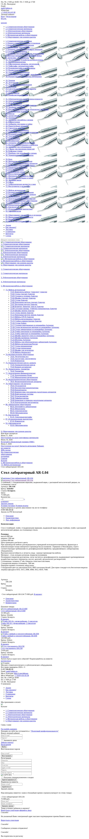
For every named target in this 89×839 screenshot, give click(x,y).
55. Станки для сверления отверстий (20, 149)
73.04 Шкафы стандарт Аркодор (23, 298)
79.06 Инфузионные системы (21, 394)
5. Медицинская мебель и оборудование (21, 35)
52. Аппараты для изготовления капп (20, 143)
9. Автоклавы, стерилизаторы (17, 58)
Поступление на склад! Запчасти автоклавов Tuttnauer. (22, 446)
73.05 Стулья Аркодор (19, 300)
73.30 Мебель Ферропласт (20, 352)
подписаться (6, 661)
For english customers (9, 729)
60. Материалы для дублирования (19, 161)
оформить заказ (25, 810)
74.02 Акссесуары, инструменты (23, 359)
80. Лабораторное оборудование (18, 205)
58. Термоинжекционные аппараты (19, 155)
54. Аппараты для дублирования (18, 147)
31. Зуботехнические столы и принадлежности (24, 99)
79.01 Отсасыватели (18, 386)
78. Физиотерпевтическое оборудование (21, 201)
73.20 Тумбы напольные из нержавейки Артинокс (30, 331)
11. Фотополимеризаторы (16, 62)
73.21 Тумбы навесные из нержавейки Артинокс (29, 334)
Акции (8, 225)
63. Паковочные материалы (16, 168)
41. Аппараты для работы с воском (19, 120)
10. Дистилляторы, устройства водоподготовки (24, 60)
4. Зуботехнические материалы (18, 33)
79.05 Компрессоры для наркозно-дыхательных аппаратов (33, 392)
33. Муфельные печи (14, 103)
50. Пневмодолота (13, 139)
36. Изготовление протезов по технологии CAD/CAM (27, 109)
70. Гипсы (9, 182)
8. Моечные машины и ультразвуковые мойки (24, 56)
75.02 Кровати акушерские (20, 367)
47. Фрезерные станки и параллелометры (22, 132)
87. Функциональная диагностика (19, 209)
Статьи (8, 236)
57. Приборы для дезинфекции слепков (21, 153)
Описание (10, 516)
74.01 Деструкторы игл (19, 357)
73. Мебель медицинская (15, 190)
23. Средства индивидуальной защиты (21, 89)
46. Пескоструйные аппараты (17, 130)
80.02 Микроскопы (17, 409)
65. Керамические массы (15, 172)
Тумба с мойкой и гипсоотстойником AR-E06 (19, 636)
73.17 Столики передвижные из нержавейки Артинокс (32, 325)
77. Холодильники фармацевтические (20, 199)
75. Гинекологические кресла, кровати (21, 194)
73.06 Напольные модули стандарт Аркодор (27, 302)
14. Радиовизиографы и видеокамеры (20, 68)
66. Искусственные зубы (15, 174)
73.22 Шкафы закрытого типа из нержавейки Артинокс (32, 336)
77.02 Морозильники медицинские (24, 377)
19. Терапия (10, 80)
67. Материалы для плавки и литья (19, 176)
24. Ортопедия (11, 91)
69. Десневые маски (13, 180)
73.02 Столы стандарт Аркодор (22, 294)
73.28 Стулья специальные (20, 348)
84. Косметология (12, 219)
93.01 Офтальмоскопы (19, 425)
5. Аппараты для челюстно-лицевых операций (24, 49)
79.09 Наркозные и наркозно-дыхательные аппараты (31, 400)
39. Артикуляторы (13, 116)
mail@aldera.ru (6, 8)
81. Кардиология (12, 207)
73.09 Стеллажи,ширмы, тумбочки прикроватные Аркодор (33, 309)
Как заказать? (11, 227)
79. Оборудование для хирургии (18, 203)
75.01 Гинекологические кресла (22, 365)
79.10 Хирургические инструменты (24, 402)
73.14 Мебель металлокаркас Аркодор (25, 319)
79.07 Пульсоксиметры (19, 396)
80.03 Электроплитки (18, 411)
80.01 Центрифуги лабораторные (23, 407)
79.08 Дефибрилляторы (19, 398)
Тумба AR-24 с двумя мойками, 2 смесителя (18, 623)
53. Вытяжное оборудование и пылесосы (22, 145)
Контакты (9, 234)
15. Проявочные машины (15, 70)
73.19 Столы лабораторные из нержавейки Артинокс (31, 329)
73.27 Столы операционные (21, 346)
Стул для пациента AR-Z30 (11, 648)
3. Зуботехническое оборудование (19, 31)
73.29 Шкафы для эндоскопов (22, 350)
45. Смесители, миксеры (15, 128)
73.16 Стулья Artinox (18, 323)
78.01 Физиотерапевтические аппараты (25, 382)
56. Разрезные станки (14, 151)
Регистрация (11, 16)
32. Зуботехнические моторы (17, 101)
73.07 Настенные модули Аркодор (23, 304)
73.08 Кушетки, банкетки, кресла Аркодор (27, 306)
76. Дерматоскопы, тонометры (18, 197)
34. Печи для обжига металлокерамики (21, 105)
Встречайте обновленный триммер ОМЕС (18, 442)
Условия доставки (8, 506)
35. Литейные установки (15, 107)
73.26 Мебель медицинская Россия (24, 344)
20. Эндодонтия (12, 83)
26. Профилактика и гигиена (17, 95)
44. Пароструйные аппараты (17, 126)
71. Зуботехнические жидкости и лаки (21, 184)
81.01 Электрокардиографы (21, 417)
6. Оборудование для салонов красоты (21, 37)
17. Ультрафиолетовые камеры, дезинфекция (23, 74)
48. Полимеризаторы (14, 134)
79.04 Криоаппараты (18, 390)
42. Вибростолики (13, 122)
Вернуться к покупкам (10, 810)
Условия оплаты (22, 506)
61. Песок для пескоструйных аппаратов (22, 163)
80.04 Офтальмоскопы (19, 413)
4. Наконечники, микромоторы (18, 47)
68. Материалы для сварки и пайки (19, 178)
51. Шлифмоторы (12, 141)
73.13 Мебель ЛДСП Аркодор (22, 317)
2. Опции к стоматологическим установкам (23, 43)
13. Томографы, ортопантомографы (20, 66)
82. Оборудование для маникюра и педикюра (23, 215)
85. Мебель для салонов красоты (18, 221)
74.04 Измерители (17, 361)
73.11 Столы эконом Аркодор (21, 313)
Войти (4, 747)
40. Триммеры (11, 118)
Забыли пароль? (7, 742)
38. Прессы (10, 114)
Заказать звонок (7, 504)
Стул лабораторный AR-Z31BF (13, 611)
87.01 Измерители (17, 421)
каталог (4, 23)
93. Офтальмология (13, 211)
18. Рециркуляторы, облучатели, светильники (24, 77)
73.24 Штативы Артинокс (20, 340)
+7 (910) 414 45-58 (8, 12)
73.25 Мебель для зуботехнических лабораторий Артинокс (33, 342)
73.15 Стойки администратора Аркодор (25, 321)
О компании (10, 232)
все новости (5, 448)
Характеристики (12, 518)
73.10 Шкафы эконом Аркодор (22, 311)
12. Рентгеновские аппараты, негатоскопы (22, 64)
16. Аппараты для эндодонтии (18, 72)
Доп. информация (13, 520)
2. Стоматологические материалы (19, 29)
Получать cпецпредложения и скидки (19, 777)
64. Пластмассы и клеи (15, 170)
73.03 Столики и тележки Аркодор (24, 296)
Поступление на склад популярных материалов (19, 438)
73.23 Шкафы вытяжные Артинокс (24, 338)
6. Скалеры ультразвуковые (16, 51)
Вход (3, 16)
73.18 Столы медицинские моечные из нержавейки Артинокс (34, 327)
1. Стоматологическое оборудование (20, 27)
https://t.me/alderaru (21, 673)
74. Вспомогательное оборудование (20, 192)
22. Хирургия (11, 87)
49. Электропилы (12, 137)
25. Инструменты (12, 93)
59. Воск (9, 159)
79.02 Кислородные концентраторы (24, 388)
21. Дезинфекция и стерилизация (19, 85)
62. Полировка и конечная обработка (20, 165)
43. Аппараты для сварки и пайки (19, 124)
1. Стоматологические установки (19, 41)
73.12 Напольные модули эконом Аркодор (27, 315)
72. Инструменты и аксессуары (18, 186)
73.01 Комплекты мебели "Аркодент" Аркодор (28, 292)
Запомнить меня (10, 740)
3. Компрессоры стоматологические (20, 45)
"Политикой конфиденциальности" (45, 731)
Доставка (9, 229)
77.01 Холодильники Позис (21, 375)
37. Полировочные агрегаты (17, 111)
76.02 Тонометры (17, 371)
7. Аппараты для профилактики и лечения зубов (25, 54)
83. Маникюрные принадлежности (19, 217)
